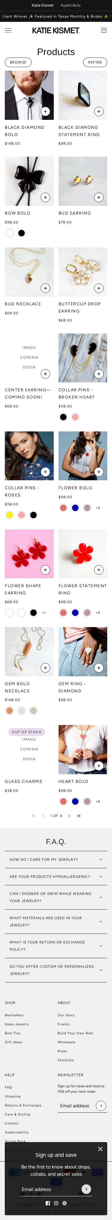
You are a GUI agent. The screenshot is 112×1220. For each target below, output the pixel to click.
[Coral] (9, 710)
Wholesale (66, 1042)
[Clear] (9, 612)
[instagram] (56, 1203)
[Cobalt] (75, 507)
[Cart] (104, 30)
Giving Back (15, 1141)
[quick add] (99, 111)
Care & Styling (17, 1114)
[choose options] (45, 111)
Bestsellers (14, 1015)
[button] (69, 816)
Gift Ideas (13, 1042)
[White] (9, 233)
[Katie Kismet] (56, 30)
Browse (18, 62)
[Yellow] (9, 515)
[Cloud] (21, 710)
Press (62, 1051)
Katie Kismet (42, 5)
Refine (95, 62)
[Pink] (75, 417)
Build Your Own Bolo (75, 1033)
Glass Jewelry (17, 1024)
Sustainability (17, 1132)
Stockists (66, 1060)
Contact (12, 1123)
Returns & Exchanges (23, 1105)
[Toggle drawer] (8, 30)
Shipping (13, 1096)
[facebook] (48, 1203)
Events (64, 1024)
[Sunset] (63, 507)
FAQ (8, 1087)
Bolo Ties (13, 1033)
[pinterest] (64, 1203)
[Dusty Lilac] (87, 507)
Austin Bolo (71, 5)
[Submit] (86, 1189)
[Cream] (33, 710)
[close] (100, 1149)
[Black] (21, 233)
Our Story (66, 1015)
